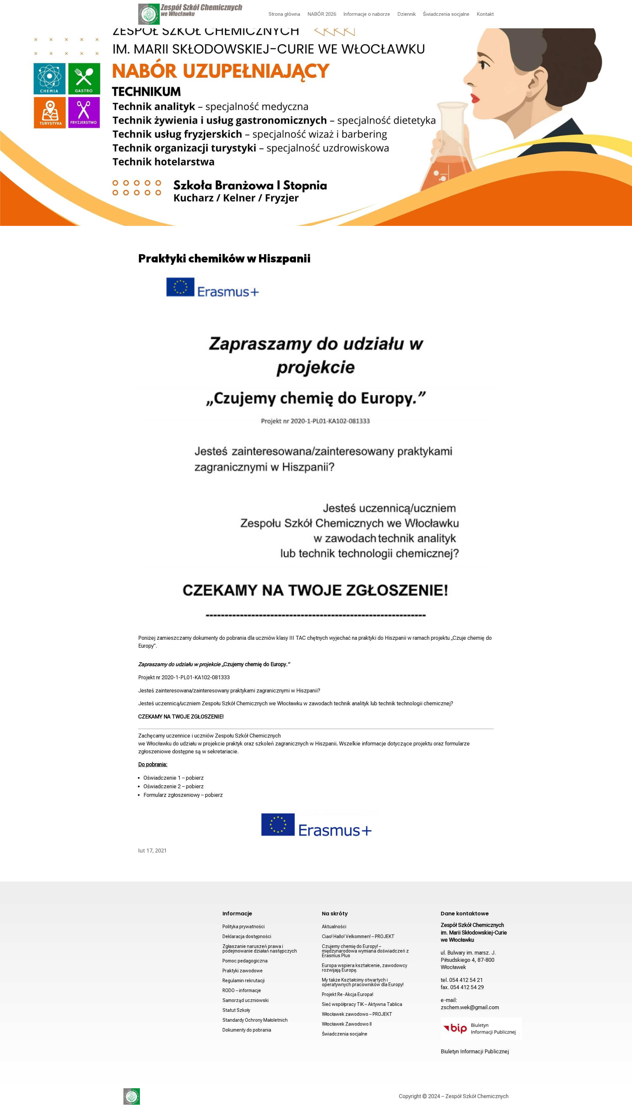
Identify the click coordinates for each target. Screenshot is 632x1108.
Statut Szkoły (236, 1010)
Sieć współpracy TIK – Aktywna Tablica (362, 1004)
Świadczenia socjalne (446, 14)
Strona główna (284, 14)
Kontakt (485, 14)
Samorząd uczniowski (246, 1000)
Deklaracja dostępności (247, 936)
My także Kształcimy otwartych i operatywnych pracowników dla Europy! (363, 982)
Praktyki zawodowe (243, 970)
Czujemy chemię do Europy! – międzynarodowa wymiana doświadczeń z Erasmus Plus (365, 951)
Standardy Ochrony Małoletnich (255, 1020)
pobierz (195, 778)
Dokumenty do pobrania (247, 1030)
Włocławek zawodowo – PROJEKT (357, 1014)
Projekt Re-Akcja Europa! (347, 994)
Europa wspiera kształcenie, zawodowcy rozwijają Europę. (364, 968)
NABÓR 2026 (321, 14)
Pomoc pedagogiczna (245, 961)
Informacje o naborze (366, 14)
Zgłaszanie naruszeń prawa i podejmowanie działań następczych (260, 949)
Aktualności (334, 926)
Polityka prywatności (244, 926)
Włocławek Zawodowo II (347, 1024)
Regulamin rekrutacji (244, 980)
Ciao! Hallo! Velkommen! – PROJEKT (358, 936)
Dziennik (406, 14)
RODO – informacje (242, 990)
